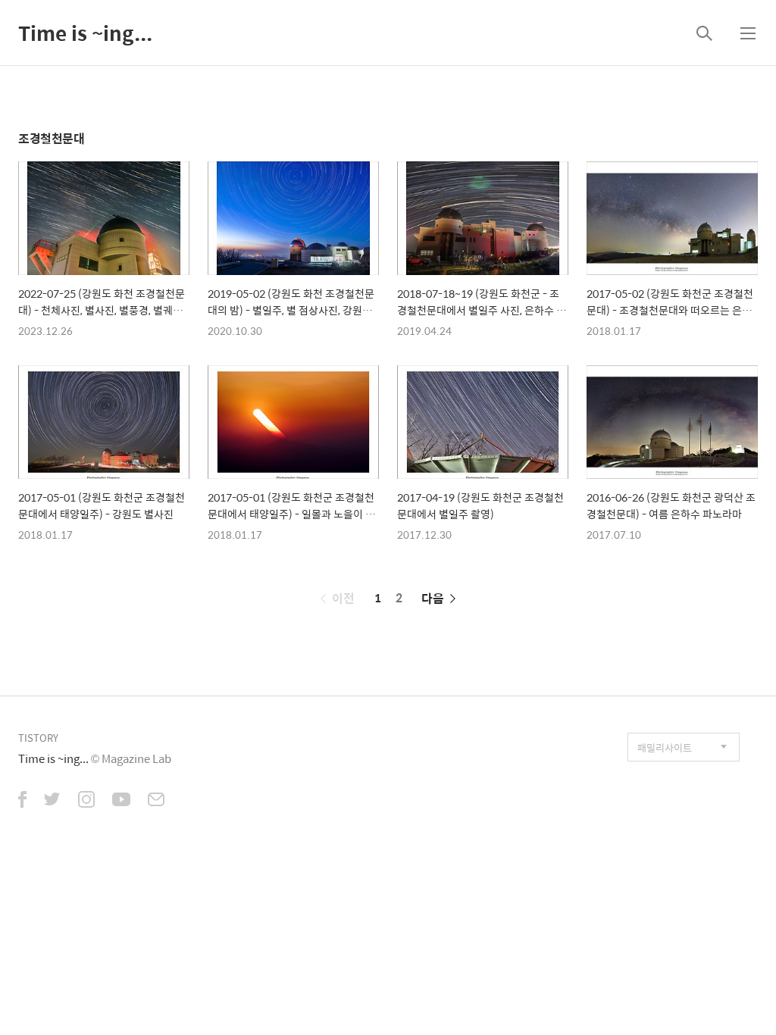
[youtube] (121, 801)
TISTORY (38, 738)
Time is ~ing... (85, 32)
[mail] (156, 801)
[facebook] (22, 801)
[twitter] (52, 801)
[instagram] (86, 801)
